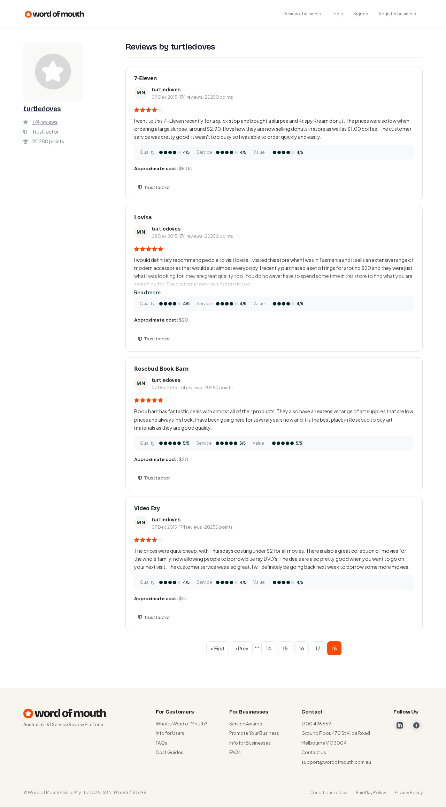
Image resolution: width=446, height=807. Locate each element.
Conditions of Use (328, 792)
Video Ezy (147, 508)
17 (318, 648)
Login (337, 13)
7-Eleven (145, 78)
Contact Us (313, 752)
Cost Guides (169, 752)
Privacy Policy (408, 792)
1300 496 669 (316, 723)
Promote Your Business (254, 733)
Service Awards (245, 723)
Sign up (360, 13)
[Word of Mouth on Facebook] (416, 725)
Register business (397, 13)
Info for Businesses (250, 743)
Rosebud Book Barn (161, 368)
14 (268, 648)
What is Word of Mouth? (181, 723)
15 (285, 648)
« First (217, 648)
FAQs (161, 743)
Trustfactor (45, 131)
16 (301, 648)
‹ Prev (242, 648)
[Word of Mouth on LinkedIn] (399, 725)
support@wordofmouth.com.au (336, 762)
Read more (147, 292)
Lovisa (143, 217)
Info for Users (170, 733)
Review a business (302, 13)
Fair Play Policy (371, 792)
